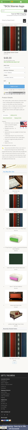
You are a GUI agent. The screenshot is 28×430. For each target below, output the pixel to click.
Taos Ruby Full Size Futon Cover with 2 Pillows (16, 210)
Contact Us (3, 386)
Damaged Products (5, 394)
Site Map (3, 408)
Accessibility (3, 407)
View (15, 362)
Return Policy (4, 392)
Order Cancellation (5, 395)
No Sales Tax (4, 403)
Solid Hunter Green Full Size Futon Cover (16, 267)
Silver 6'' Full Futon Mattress (16, 286)
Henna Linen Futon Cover (15, 305)
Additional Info (13, 115)
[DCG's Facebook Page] (2, 414)
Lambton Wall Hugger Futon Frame (16, 324)
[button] (14, 427)
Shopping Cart (4, 380)
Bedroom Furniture (9, 25)
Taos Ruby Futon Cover (14, 358)
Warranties (3, 388)
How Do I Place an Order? (6, 384)
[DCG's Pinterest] (7, 414)
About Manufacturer (7, 118)
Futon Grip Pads (15, 191)
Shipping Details (17, 118)
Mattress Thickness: (9, 70)
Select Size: (6, 65)
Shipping (3, 397)
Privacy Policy (4, 405)
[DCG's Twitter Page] (4, 414)
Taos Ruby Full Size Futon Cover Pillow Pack (16, 228)
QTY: (5, 80)
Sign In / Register (4, 382)
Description (5, 115)
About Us (3, 401)
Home (3, 25)
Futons (15, 25)
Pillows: (5, 75)
